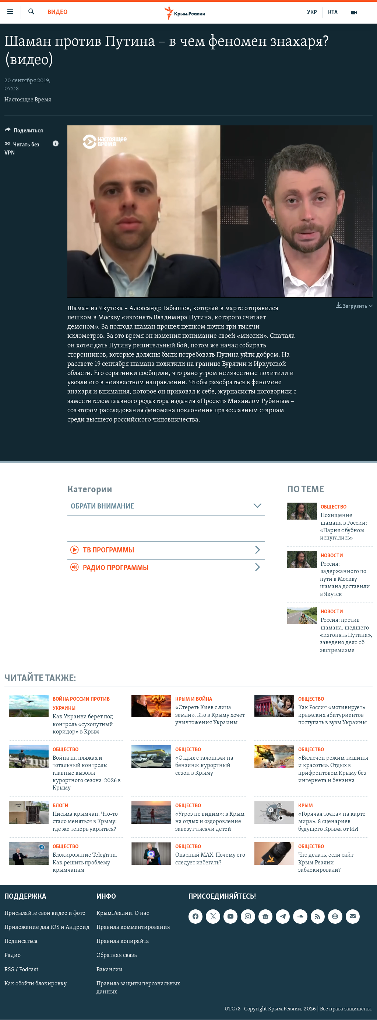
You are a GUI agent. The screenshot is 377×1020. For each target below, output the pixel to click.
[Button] (24, 132)
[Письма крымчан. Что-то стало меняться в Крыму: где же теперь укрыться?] (29, 812)
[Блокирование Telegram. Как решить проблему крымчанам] (29, 853)
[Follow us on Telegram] (283, 917)
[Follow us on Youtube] (230, 917)
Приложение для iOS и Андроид (46, 928)
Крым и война (193, 699)
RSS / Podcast (21, 970)
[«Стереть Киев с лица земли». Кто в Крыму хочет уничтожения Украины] (151, 706)
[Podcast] (335, 917)
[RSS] (318, 917)
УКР (312, 12)
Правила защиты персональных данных (138, 988)
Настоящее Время (27, 100)
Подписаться (21, 942)
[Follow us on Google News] (265, 917)
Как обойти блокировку (35, 984)
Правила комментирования (133, 928)
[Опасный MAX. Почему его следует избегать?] (151, 853)
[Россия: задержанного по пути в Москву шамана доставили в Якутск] (302, 559)
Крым (305, 806)
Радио (12, 956)
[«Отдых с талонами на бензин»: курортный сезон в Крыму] (151, 756)
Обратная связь (116, 956)
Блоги (60, 806)
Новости (332, 556)
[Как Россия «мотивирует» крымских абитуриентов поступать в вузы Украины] (274, 706)
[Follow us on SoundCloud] (300, 917)
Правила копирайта (122, 942)
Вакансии (109, 970)
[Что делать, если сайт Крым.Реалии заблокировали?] (274, 853)
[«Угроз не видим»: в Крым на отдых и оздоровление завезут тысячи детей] (151, 812)
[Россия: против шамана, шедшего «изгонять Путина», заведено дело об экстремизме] (302, 615)
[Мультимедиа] (354, 12)
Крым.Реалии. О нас (122, 914)
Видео (57, 12)
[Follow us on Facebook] (195, 917)
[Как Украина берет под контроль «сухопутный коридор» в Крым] (29, 706)
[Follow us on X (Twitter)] (213, 917)
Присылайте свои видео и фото (44, 914)
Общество (333, 507)
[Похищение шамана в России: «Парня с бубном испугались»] (302, 511)
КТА (333, 12)
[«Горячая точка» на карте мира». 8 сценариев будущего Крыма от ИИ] (274, 812)
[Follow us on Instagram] (248, 917)
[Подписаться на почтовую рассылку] (353, 917)
